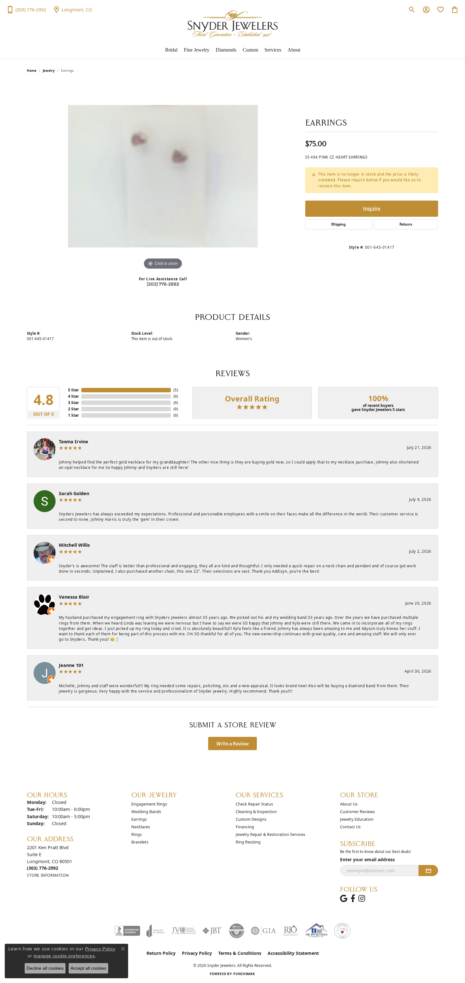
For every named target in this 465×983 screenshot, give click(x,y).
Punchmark (244, 974)
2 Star (73, 409)
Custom (250, 50)
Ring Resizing (248, 842)
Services (272, 50)
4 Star (73, 396)
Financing (245, 827)
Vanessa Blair (74, 597)
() (175, 390)
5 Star (73, 390)
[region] (163, 176)
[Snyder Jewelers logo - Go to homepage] (233, 24)
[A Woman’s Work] (342, 931)
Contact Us (350, 827)
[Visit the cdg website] (237, 931)
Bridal (171, 50)
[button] (412, 9)
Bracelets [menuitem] (139, 842)
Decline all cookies (45, 968)
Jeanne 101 (71, 665)
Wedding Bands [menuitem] (146, 811)
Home (31, 70)
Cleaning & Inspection (256, 811)
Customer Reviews (357, 811)
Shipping (338, 224)
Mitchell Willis (74, 545)
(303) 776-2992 (163, 284)
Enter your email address (367, 859)
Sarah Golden (74, 493)
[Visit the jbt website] (212, 931)
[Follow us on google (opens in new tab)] (343, 898)
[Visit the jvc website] (183, 931)
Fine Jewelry (196, 50)
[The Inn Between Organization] (316, 931)
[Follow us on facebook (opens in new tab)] (352, 898)
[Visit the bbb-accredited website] (127, 931)
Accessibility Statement (293, 953)
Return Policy (161, 953)
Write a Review (232, 743)
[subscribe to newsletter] (428, 870)
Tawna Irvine (73, 442)
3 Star (73, 402)
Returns (406, 224)
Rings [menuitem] (136, 834)
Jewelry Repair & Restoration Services (270, 834)
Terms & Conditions (239, 953)
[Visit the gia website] (263, 931)
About (294, 50)
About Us (348, 804)
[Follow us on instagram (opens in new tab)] (361, 898)
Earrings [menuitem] (139, 819)
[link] (26, 9)
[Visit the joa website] (155, 931)
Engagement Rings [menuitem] (149, 804)
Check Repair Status (254, 804)
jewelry (49, 70)
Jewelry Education (357, 819)
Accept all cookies (88, 968)
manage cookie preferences (64, 955)
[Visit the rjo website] (290, 931)
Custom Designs (251, 819)
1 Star (73, 415)
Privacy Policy (197, 953)
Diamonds (226, 50)
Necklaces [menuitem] (140, 827)
